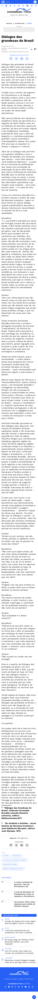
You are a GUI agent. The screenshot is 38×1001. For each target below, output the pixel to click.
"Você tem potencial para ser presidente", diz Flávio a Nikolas (18, 931)
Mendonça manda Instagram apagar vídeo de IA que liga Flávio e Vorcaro (20, 961)
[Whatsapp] (2, 6)
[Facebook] (10, 6)
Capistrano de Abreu (10, 864)
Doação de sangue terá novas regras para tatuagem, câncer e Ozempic (20, 922)
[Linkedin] (18, 6)
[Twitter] (14, 6)
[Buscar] (35, 1)
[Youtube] (27, 6)
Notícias (9, 23)
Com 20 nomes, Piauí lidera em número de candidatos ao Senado (19, 952)
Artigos (21, 979)
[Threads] (36, 6)
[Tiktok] (31, 6)
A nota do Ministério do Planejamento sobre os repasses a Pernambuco (24, 894)
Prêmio (29, 23)
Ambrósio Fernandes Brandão (13, 868)
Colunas (14, 979)
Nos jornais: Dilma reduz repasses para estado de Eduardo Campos (24, 904)
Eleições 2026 (19, 23)
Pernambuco (17, 855)
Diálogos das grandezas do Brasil (14, 860)
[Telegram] (6, 6)
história (6, 855)
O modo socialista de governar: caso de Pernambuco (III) (23, 884)
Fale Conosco (29, 979)
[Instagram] (23, 6)
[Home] (19, 10)
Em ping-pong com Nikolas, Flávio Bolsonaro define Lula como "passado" (19, 942)
